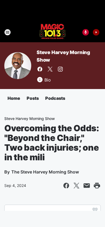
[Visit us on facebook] (40, 69)
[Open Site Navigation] (7, 32)
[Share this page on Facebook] (66, 185)
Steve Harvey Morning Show (29, 118)
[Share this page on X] (76, 185)
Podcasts (55, 98)
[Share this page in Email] (86, 185)
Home (14, 98)
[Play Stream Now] (96, 32)
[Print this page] (97, 185)
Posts (33, 98)
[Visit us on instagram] (60, 69)
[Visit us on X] (50, 69)
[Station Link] (52, 32)
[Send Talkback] (85, 32)
